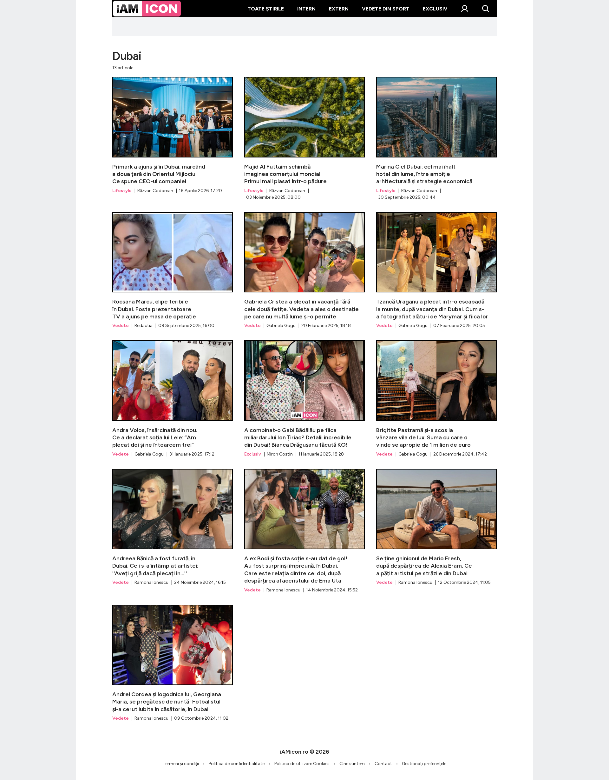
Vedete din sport (385, 9)
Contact (383, 763)
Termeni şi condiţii (181, 763)
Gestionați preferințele (424, 763)
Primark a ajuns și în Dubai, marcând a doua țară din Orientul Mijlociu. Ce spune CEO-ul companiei (172, 135)
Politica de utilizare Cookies (302, 763)
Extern (339, 9)
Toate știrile (265, 9)
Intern (306, 9)
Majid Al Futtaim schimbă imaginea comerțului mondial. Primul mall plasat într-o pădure (304, 138)
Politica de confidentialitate (237, 763)
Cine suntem (352, 763)
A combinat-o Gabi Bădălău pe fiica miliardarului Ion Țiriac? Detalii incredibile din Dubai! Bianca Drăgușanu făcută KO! (304, 398)
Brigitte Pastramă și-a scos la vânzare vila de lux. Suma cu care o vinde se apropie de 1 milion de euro (436, 398)
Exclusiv (435, 9)
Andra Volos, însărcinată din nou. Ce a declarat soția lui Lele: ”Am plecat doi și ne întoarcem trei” (172, 398)
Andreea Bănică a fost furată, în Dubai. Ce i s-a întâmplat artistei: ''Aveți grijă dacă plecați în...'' (172, 527)
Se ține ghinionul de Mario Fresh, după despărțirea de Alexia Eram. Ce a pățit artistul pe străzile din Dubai (436, 527)
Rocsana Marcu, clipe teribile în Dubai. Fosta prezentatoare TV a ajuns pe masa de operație (172, 270)
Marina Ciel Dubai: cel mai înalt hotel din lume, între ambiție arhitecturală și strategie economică (436, 138)
